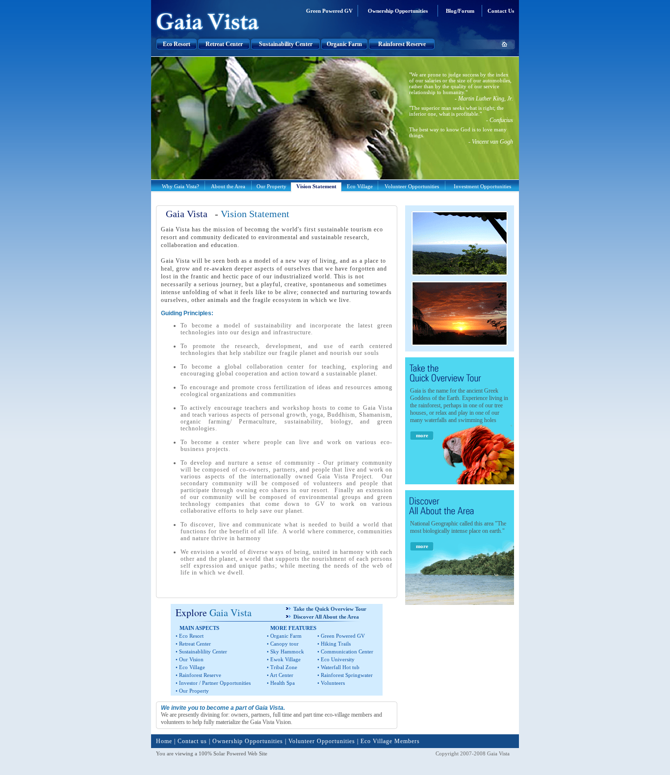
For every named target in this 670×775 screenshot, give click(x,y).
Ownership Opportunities (398, 11)
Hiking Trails (336, 644)
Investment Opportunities (482, 186)
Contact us (192, 741)
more (422, 435)
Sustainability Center (285, 44)
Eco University (338, 659)
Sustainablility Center (203, 651)
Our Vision (191, 659)
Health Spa (282, 683)
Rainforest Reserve (402, 44)
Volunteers (333, 683)
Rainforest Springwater (347, 675)
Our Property (271, 186)
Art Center (281, 675)
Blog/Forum (460, 11)
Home (164, 741)
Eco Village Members (389, 741)
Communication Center (347, 651)
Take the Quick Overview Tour (329, 609)
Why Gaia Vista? (180, 186)
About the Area (228, 186)
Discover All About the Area (326, 617)
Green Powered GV (329, 11)
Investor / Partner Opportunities (215, 683)
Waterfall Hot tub (340, 667)
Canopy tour (284, 644)
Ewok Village (285, 659)
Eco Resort (176, 44)
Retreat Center (224, 44)
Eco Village (360, 186)
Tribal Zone (283, 667)
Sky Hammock (287, 651)
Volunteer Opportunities (412, 186)
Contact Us (501, 11)
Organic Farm (344, 44)
